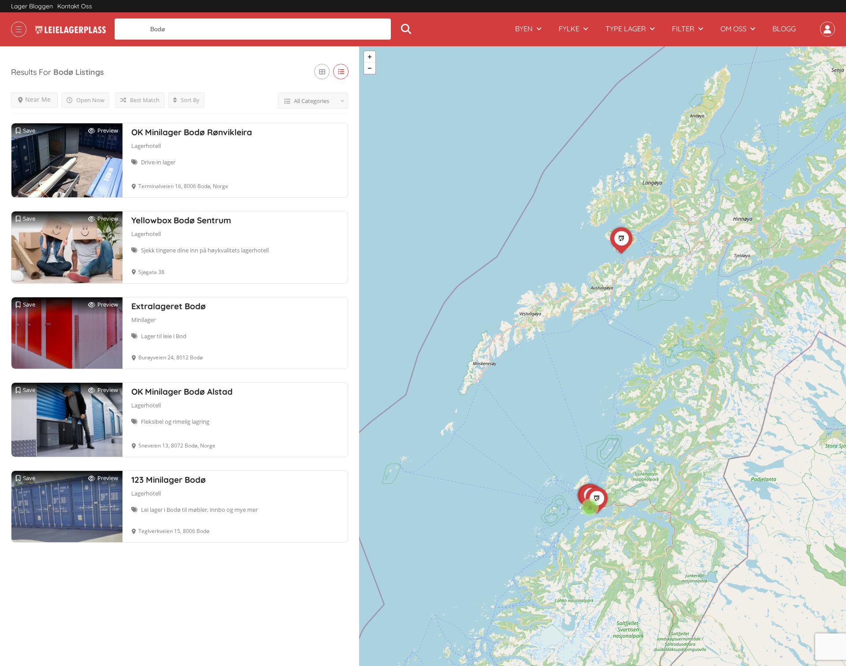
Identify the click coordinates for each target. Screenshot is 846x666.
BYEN (524, 28)
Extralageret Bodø (168, 306)
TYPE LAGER (625, 28)
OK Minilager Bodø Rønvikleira (191, 132)
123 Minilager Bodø (168, 479)
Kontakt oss (74, 6)
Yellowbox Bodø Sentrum (181, 220)
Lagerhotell (146, 146)
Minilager (143, 320)
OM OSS (733, 28)
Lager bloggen (32, 6)
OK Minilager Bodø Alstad (182, 391)
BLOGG (784, 28)
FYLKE (569, 28)
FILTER (683, 28)
